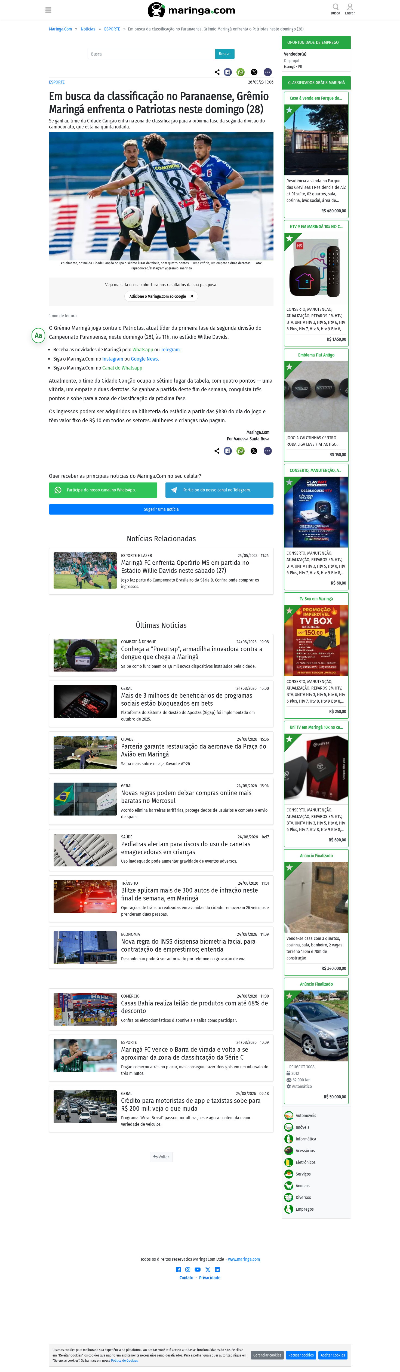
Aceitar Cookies (333, 1355)
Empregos (305, 1209)
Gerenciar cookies (267, 1355)
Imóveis (302, 1127)
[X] (208, 1269)
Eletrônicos (306, 1162)
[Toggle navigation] (48, 9)
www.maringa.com (244, 1259)
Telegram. (171, 349)
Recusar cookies (301, 1355)
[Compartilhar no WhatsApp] (241, 71)
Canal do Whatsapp (122, 368)
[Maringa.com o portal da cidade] (191, 9)
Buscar (225, 53)
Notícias (88, 29)
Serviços (303, 1174)
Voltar (163, 1156)
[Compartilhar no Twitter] (254, 71)
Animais (303, 1185)
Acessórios (305, 1150)
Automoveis (306, 1115)
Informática (306, 1139)
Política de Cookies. (125, 1360)
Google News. (145, 359)
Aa (38, 335)
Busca (335, 13)
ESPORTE (112, 29)
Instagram (113, 359)
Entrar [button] (350, 13)
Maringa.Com (60, 29)
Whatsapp (143, 349)
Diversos (303, 1197)
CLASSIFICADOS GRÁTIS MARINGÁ (316, 82)
